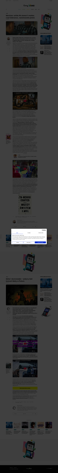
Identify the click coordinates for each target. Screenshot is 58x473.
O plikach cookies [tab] (40, 232)
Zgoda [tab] (17, 232)
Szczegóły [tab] (29, 232)
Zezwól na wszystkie (40, 242)
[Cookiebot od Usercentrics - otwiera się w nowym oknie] (42, 230)
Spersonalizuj (28, 242)
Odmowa (17, 242)
